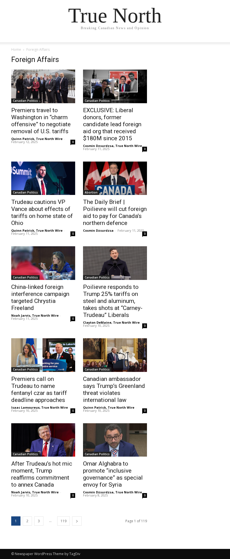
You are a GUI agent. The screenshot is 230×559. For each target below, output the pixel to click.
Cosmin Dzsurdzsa (98, 230)
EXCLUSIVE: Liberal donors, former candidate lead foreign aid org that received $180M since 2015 (112, 124)
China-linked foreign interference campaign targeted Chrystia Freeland (40, 297)
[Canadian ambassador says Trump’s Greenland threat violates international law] (115, 355)
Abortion (91, 192)
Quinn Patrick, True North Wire (37, 139)
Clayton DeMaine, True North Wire (111, 322)
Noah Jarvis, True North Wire (35, 315)
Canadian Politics (25, 101)
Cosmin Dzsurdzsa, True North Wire (112, 146)
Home (16, 49)
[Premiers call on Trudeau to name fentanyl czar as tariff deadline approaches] (43, 355)
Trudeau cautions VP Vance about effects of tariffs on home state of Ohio (42, 212)
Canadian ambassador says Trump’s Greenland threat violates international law (114, 389)
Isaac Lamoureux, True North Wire (39, 407)
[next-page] (77, 521)
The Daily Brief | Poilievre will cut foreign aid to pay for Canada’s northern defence (115, 212)
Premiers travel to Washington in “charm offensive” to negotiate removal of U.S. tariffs (41, 121)
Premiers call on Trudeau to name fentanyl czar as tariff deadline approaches (39, 389)
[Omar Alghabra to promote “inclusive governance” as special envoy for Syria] (115, 440)
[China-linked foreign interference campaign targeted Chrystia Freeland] (43, 263)
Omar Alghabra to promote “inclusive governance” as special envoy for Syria (113, 474)
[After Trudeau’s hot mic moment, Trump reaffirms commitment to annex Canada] (43, 440)
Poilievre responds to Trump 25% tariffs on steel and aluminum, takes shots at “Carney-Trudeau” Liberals (112, 301)
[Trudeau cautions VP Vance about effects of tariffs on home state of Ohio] (43, 178)
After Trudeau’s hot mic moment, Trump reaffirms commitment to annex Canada (41, 474)
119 (63, 521)
